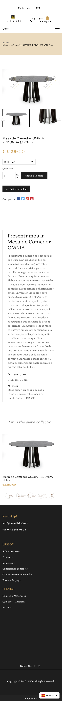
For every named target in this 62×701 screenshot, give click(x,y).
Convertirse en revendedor (17, 574)
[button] (49, 695)
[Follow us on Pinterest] (32, 198)
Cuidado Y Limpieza (13, 601)
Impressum (8, 562)
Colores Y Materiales (14, 595)
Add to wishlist (18, 188)
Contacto (7, 557)
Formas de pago (11, 580)
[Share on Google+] (27, 198)
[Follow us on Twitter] (23, 198)
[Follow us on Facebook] (19, 198)
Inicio (5, 42)
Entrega (7, 607)
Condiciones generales (15, 568)
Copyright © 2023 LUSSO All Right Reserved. (31, 681)
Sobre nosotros (11, 551)
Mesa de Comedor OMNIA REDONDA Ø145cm (27, 478)
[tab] (31, 220)
